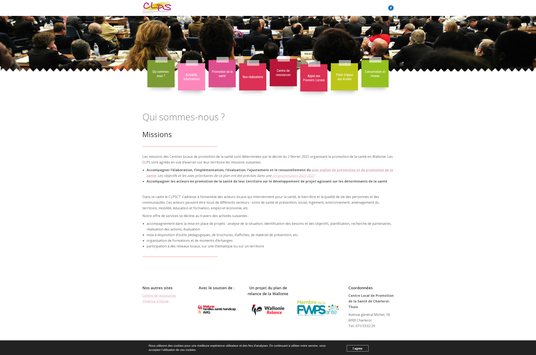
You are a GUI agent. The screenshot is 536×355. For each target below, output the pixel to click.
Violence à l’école (155, 301)
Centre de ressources (159, 295)
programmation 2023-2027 (293, 175)
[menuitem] (161, 73)
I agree (357, 348)
